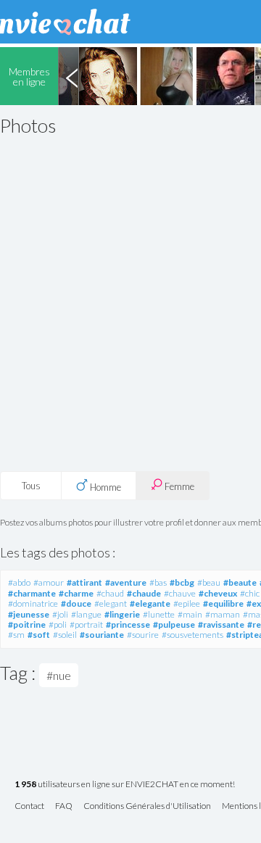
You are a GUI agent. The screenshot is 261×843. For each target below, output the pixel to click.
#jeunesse (28, 614)
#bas (158, 582)
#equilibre (223, 603)
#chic (250, 593)
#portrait (86, 624)
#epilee (186, 603)
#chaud (110, 593)
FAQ (63, 806)
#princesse (128, 624)
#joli (60, 614)
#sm (16, 634)
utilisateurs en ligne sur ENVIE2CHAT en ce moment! (124, 784)
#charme (76, 593)
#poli (58, 624)
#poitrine (27, 624)
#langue (86, 614)
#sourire (143, 634)
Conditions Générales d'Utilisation (147, 806)
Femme (178, 486)
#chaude (144, 593)
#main (190, 614)
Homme (104, 487)
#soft (39, 634)
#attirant (84, 582)
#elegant (110, 603)
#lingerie (122, 614)
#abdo (19, 582)
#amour (48, 582)
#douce (76, 603)
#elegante (150, 603)
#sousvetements (192, 634)
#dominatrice (33, 603)
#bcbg (182, 582)
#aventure (125, 582)
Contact (29, 806)
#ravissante (221, 624)
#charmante (32, 593)
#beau (208, 582)
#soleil (65, 634)
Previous (72, 76)
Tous (31, 485)
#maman (222, 614)
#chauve (180, 593)
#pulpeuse (174, 624)
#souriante (102, 634)
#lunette (159, 614)
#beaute (240, 582)
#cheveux (218, 593)
